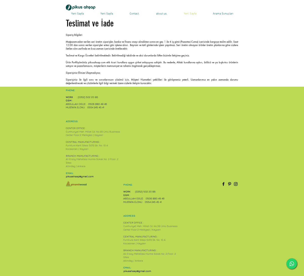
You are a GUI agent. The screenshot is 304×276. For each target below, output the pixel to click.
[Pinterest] (229, 184)
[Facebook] (223, 184)
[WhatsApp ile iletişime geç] (291, 263)
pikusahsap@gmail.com (80, 176)
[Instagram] (235, 184)
